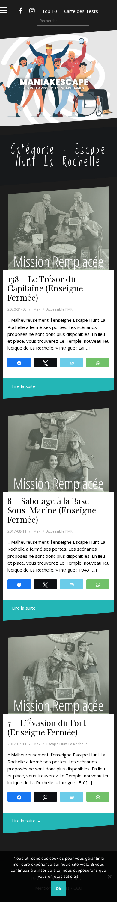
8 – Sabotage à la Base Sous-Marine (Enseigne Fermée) (52, 510)
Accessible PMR (59, 309)
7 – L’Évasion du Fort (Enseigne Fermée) (47, 727)
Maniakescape (59, 66)
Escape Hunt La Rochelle (67, 744)
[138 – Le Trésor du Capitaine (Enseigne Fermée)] (58, 228)
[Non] (109, 877)
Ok (58, 888)
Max (37, 309)
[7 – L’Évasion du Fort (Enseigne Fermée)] (58, 672)
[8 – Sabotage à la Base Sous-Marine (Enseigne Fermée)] (58, 450)
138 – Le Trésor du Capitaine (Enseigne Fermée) (45, 288)
